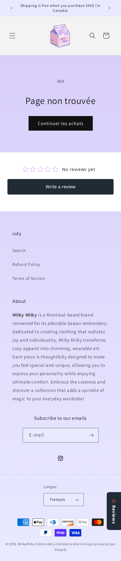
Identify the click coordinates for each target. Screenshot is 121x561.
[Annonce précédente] (11, 8)
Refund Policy (26, 264)
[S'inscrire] (91, 435)
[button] (12, 36)
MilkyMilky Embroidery (36, 544)
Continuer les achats (60, 123)
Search (19, 250)
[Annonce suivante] (109, 8)
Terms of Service (28, 278)
